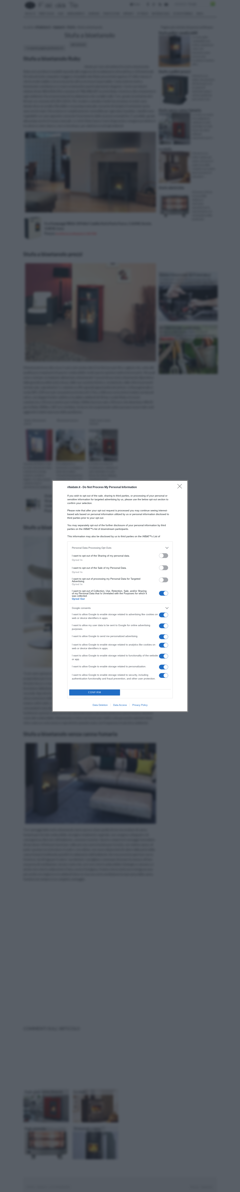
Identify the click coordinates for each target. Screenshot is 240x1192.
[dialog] (120, 596)
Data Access (120, 705)
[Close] (180, 487)
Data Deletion (100, 705)
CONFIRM (94, 692)
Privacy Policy (140, 705)
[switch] (163, 555)
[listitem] (120, 548)
